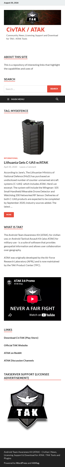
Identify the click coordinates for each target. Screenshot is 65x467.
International (11, 158)
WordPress (21, 463)
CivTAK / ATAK (25, 29)
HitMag (35, 463)
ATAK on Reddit (13, 352)
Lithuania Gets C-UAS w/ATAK (26, 162)
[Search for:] (32, 88)
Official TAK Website (16, 345)
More (8, 214)
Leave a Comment (28, 167)
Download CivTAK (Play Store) (21, 337)
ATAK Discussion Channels (19, 360)
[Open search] (57, 99)
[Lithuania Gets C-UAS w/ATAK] (32, 137)
